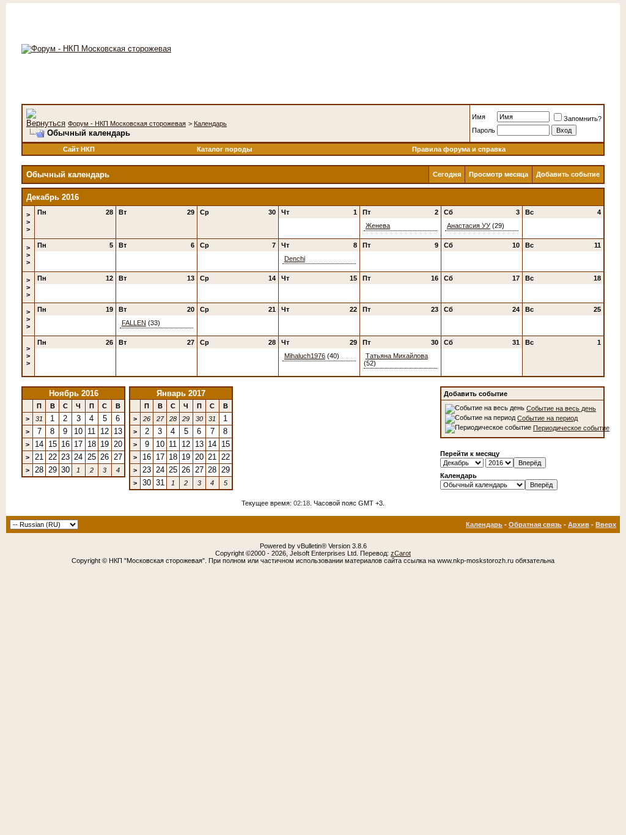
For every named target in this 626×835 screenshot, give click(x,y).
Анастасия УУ (468, 225)
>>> (28, 222)
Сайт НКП (79, 149)
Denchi (294, 258)
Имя (478, 116)
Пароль (483, 130)
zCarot (401, 553)
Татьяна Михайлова (397, 355)
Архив (578, 524)
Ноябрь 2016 (73, 393)
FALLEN (134, 322)
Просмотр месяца (498, 174)
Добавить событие (568, 174)
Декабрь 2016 (52, 197)
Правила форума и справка (459, 149)
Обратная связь (535, 524)
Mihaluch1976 (304, 355)
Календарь (210, 123)
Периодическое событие (571, 428)
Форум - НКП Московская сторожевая (127, 123)
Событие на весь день (561, 408)
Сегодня (447, 174)
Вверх (605, 524)
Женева (378, 225)
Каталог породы (224, 149)
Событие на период (547, 418)
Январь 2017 (180, 393)
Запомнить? (583, 118)
